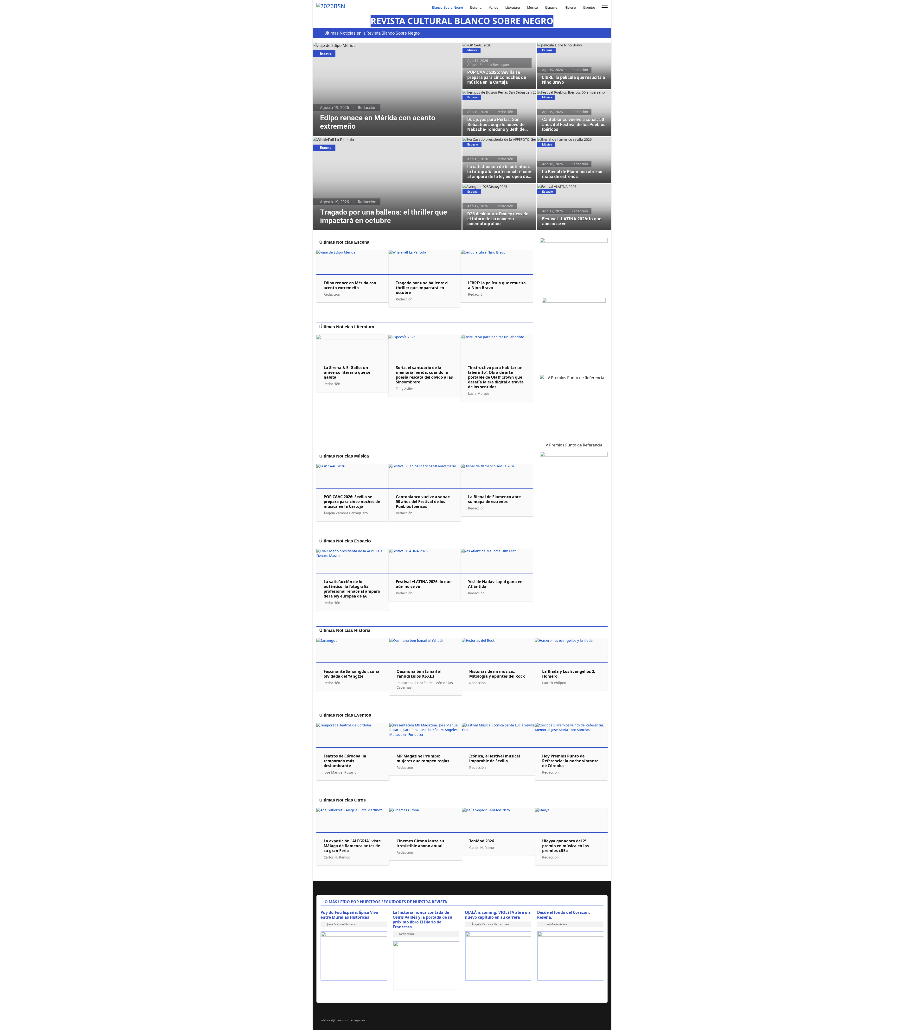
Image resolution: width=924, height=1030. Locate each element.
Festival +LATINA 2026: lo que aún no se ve (571, 186)
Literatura (512, 7)
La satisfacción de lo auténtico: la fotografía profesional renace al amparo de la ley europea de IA (497, 144)
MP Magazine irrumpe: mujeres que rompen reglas (423, 758)
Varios (493, 7)
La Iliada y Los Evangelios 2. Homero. (568, 674)
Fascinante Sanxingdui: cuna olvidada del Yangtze (351, 674)
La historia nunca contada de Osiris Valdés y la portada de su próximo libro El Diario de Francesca (422, 919)
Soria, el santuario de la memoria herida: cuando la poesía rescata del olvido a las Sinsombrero (424, 375)
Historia (570, 7)
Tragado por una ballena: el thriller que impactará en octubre (368, 139)
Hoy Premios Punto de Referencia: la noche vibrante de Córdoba (570, 760)
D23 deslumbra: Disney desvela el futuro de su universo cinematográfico (497, 189)
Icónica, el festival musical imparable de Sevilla (494, 758)
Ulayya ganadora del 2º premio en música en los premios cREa (565, 845)
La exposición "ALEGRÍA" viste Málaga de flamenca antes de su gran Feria (352, 845)
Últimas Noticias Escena (344, 242)
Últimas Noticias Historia (344, 630)
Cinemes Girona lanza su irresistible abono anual (420, 843)
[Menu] (605, 7)
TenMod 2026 (481, 841)
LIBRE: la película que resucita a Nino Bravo (572, 45)
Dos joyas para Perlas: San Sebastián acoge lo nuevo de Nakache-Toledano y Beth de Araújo (499, 95)
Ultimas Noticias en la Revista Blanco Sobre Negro (372, 33)
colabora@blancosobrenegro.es (342, 1020)
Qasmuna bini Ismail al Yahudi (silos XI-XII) (419, 674)
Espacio (551, 7)
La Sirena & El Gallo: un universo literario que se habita (347, 372)
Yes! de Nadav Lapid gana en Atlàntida (495, 584)
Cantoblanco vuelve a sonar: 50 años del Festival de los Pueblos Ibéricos (569, 95)
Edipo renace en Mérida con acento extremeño (355, 45)
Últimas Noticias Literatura (346, 326)
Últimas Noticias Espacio (345, 541)
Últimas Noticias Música (344, 456)
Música (532, 7)
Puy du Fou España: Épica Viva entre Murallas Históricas (349, 915)
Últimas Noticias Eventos (345, 715)
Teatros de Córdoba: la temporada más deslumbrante (345, 760)
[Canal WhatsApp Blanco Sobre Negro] (574, 266)
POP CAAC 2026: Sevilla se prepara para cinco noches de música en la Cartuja (499, 47)
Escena (475, 7)
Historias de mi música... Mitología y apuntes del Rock (497, 674)
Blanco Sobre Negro (447, 7)
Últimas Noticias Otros (342, 800)
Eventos (589, 7)
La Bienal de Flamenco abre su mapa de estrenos (569, 142)
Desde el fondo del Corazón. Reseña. (563, 915)
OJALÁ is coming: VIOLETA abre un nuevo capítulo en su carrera (497, 915)
